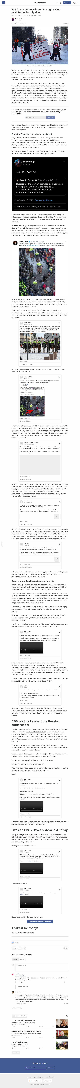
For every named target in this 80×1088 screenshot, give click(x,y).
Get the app (48, 1081)
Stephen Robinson (22, 1046)
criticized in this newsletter (35, 732)
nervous (19, 711)
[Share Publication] (60, 2)
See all (15, 1053)
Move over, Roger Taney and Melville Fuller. (23, 1022)
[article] (40, 1023)
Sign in (75, 3)
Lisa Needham (21, 1024)
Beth (16, 974)
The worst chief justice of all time (23, 1020)
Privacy (39, 1077)
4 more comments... (17, 1008)
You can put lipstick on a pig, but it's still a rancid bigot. (26, 1033)
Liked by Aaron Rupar (21, 975)
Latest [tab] (17, 1016)
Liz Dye (20, 1035)
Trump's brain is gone (19, 1042)
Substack (32, 1084)
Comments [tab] (15, 959)
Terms (43, 1077)
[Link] (9, 111)
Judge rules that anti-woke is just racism (26, 1031)
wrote (37, 596)
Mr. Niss (17, 992)
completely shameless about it (22, 675)
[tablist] (18, 959)
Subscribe (67, 3)
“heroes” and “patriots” (57, 84)
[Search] (57, 2)
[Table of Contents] (2, 544)
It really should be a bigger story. (20, 1044)
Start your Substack (36, 1081)
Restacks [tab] (22, 959)
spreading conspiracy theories (49, 142)
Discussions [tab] (23, 1016)
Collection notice (50, 1077)
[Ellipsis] (67, 974)
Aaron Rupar (18, 18)
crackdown (47, 72)
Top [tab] (13, 1016)
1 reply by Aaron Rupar (22, 986)
